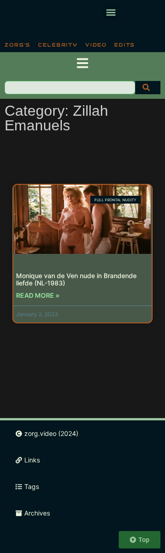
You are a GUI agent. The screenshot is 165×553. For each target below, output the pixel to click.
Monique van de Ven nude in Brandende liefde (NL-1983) (76, 279)
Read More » (38, 295)
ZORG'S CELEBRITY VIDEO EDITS (70, 45)
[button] (110, 12)
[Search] (147, 87)
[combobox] (70, 87)
